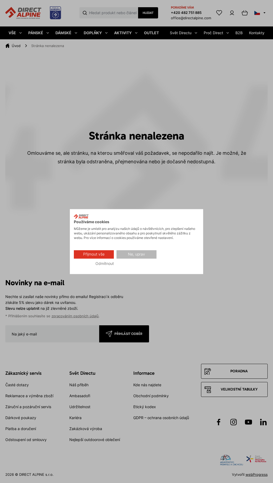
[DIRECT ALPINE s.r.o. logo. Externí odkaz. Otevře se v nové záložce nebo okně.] (81, 216)
